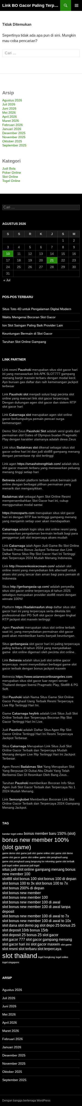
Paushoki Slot (36, 431)
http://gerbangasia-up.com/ (29, 586)
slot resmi (10, 949)
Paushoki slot (18, 394)
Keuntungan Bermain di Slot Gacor (27, 333)
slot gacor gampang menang (49, 939)
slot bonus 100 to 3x (18, 883)
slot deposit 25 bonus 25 (22, 935)
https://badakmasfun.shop (34, 607)
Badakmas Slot (31, 766)
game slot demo (64, 853)
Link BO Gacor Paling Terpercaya (31, 5)
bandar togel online (12, 834)
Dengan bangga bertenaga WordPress (26, 1100)
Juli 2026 (8, 104)
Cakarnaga (10, 529)
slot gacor (50, 935)
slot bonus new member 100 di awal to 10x (36, 921)
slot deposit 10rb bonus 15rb (25, 930)
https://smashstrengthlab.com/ (39, 464)
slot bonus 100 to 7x (52, 883)
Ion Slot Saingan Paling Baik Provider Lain (32, 325)
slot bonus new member (21, 893)
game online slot (45, 853)
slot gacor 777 (13, 939)
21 (52, 260)
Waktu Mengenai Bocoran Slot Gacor (29, 317)
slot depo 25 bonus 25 (57, 925)
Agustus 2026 (12, 100)
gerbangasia (19, 644)
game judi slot (28, 853)
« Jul (6, 280)
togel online (62, 957)
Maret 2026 (10, 121)
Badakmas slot (27, 447)
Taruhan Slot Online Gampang (24, 342)
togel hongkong (46, 957)
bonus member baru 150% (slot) (49, 833)
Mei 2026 (9, 112)
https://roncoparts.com (18, 513)
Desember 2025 (14, 133)
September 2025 (14, 145)
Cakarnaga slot (20, 414)
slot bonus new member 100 (25, 897)
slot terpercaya (49, 949)
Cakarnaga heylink (25, 713)
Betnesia (8, 480)
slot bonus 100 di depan (57, 879)
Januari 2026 (11, 129)
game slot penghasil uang (54, 857)
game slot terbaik (65, 861)
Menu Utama (76, 5)
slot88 (7, 879)
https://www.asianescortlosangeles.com (44, 676)
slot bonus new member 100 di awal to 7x (35, 916)
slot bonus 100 (25, 879)
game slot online (30, 857)
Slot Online (10, 176)
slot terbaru (28, 949)
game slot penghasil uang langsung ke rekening (28, 861)
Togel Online (11, 181)
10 (8, 254)
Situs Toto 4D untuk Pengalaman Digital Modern (36, 309)
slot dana (9, 925)
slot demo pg (28, 925)
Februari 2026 (12, 125)
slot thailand (19, 955)
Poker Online (11, 172)
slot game (66, 944)
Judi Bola (8, 168)
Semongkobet (19, 799)
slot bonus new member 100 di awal (31, 902)
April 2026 (9, 116)
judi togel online (10, 865)
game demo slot (11, 853)
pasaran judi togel (29, 865)
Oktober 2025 (12, 141)
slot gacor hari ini (16, 944)
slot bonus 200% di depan (23, 888)
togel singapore (10, 962)
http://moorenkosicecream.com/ (32, 566)
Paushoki (24, 369)
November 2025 (14, 137)
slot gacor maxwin (45, 944)
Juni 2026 (9, 108)
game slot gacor (11, 857)
